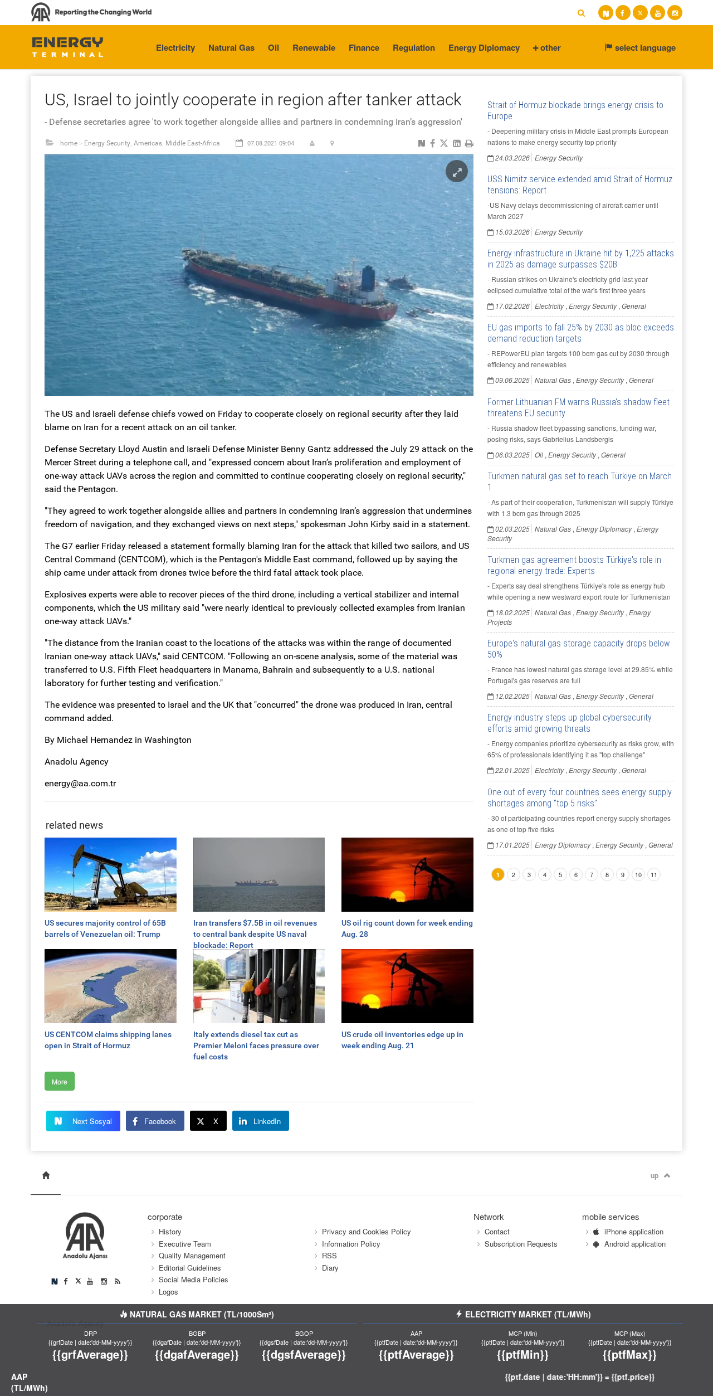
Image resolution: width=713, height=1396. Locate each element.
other (549, 47)
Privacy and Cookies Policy (366, 1231)
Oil (273, 47)
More (59, 1081)
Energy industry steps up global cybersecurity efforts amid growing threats (569, 723)
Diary (330, 1267)
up (654, 1175)
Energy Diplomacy (484, 47)
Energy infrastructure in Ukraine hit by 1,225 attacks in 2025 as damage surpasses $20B (580, 259)
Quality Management (192, 1255)
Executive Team (185, 1243)
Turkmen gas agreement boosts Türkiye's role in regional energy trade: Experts (574, 565)
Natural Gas (231, 47)
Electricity (175, 47)
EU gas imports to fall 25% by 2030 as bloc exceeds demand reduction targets (580, 333)
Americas (148, 143)
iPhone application (633, 1231)
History (170, 1231)
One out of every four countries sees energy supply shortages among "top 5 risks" (579, 798)
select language (644, 47)
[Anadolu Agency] (68, 46)
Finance (364, 47)
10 (638, 874)
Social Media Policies (193, 1279)
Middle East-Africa (192, 143)
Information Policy (351, 1243)
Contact (497, 1231)
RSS (329, 1255)
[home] (46, 1175)
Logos (168, 1291)
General (634, 305)
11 (654, 874)
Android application (635, 1243)
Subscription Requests (521, 1243)
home (68, 143)
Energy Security (107, 143)
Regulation (414, 47)
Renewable (313, 47)
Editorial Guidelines (190, 1267)
